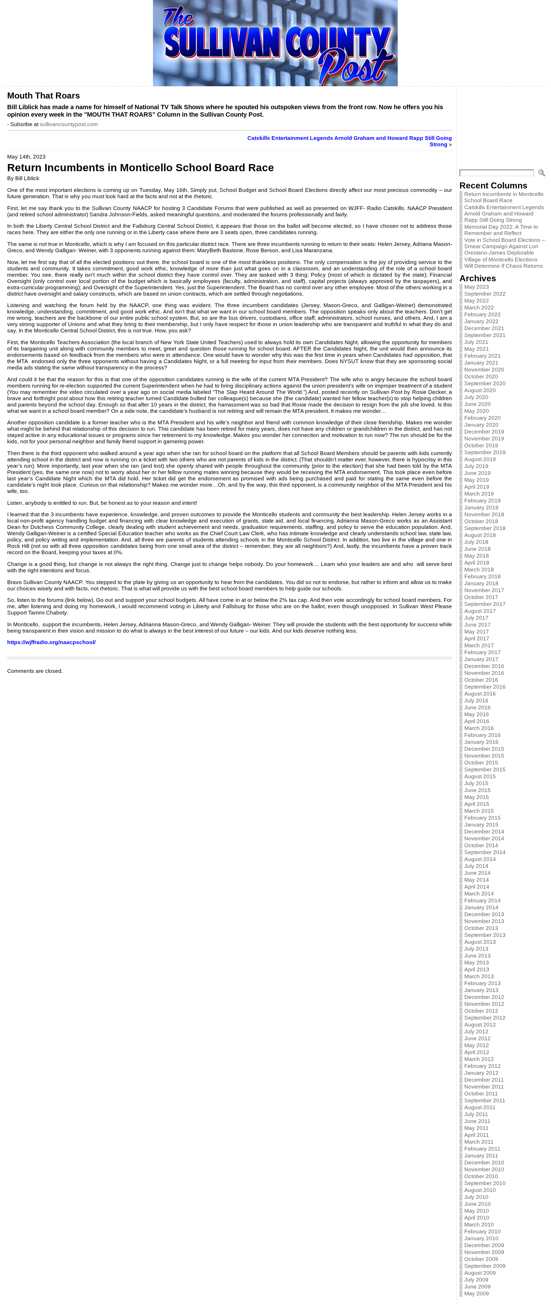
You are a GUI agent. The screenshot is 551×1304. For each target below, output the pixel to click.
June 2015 (477, 790)
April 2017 (476, 638)
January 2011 (481, 1156)
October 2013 (481, 928)
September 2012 (485, 1018)
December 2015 (484, 749)
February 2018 (482, 576)
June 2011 (477, 1121)
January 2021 (481, 363)
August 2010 (480, 1190)
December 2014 (484, 832)
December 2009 (484, 1245)
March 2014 (479, 894)
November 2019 (484, 439)
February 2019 (482, 501)
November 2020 (484, 370)
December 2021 (484, 328)
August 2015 (480, 776)
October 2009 (481, 1259)
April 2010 (476, 1218)
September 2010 (485, 1183)
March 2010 (479, 1225)
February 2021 (482, 356)
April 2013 (476, 969)
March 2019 (479, 494)
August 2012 (480, 1025)
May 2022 (476, 301)
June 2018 (477, 549)
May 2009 (476, 1293)
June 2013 (477, 956)
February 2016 (482, 735)
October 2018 (481, 521)
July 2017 (476, 618)
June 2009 (477, 1287)
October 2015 (481, 763)
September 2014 (485, 852)
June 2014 (477, 873)
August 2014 (480, 859)
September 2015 (485, 769)
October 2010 (481, 1176)
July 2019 (476, 466)
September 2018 (485, 528)
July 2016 (476, 701)
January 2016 (481, 742)
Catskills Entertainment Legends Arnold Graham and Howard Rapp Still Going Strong (504, 213)
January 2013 (481, 990)
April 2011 (476, 1135)
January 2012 (481, 1073)
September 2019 (485, 452)
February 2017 (482, 652)
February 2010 (482, 1231)
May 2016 (476, 714)
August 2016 (480, 694)
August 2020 (480, 390)
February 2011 (482, 1149)
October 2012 (481, 1011)
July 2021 (476, 342)
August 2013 (480, 942)
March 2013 (479, 976)
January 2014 (481, 907)
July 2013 (476, 949)
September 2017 (485, 604)
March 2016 (479, 728)
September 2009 (485, 1266)
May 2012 (476, 1045)
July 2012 (476, 1031)
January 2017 (481, 659)
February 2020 (482, 418)
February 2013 (482, 983)
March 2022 (479, 308)
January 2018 (481, 583)
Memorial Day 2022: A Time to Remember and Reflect (501, 230)
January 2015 (481, 825)
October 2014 (481, 845)
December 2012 (484, 997)
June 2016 (477, 707)
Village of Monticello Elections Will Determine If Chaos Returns (503, 263)
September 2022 (485, 294)
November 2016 (484, 673)
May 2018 (476, 556)
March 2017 (479, 645)
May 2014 (476, 880)
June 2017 (477, 625)
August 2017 (480, 611)
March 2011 (479, 1142)
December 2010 (484, 1162)
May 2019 (476, 480)
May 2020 (476, 411)
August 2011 (480, 1107)
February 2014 (482, 900)
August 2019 (480, 459)
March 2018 (479, 570)
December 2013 (484, 914)
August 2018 (480, 535)
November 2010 (484, 1169)
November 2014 (484, 838)
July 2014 (476, 866)
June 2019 (477, 473)
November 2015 (484, 756)
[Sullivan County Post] (275, 43)
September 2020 (485, 383)
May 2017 (476, 632)
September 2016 (485, 687)
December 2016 (484, 666)
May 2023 (476, 287)
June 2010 (477, 1204)
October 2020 (481, 376)
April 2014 (476, 887)
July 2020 (476, 397)
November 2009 (484, 1252)
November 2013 (484, 921)
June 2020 (477, 404)
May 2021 (476, 349)
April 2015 (476, 804)
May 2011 (476, 1128)
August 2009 (480, 1273)
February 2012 (482, 1066)
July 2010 (476, 1197)
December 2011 (484, 1080)
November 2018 (484, 514)
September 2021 (485, 335)
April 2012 (476, 1052)
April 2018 (476, 563)
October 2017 (481, 597)
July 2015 (476, 783)
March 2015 (479, 811)
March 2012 (479, 1059)
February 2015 (482, 818)
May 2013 (476, 963)
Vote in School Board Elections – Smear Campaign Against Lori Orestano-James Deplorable (504, 246)
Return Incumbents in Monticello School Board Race (504, 197)
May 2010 (476, 1211)
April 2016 (476, 721)
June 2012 (477, 1038)
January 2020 (481, 425)
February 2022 (482, 314)
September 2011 (484, 1100)
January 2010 (481, 1238)
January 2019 (481, 507)
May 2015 (476, 797)
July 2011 (476, 1114)
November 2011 (484, 1087)
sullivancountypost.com (69, 124)
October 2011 (481, 1094)
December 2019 (484, 432)
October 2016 (481, 680)
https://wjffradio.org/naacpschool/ (51, 642)
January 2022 (481, 321)
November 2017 (484, 590)
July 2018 (476, 542)
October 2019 (481, 445)
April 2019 (476, 487)
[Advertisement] (502, 129)
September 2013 (485, 935)
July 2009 (476, 1280)
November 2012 (484, 1004)
